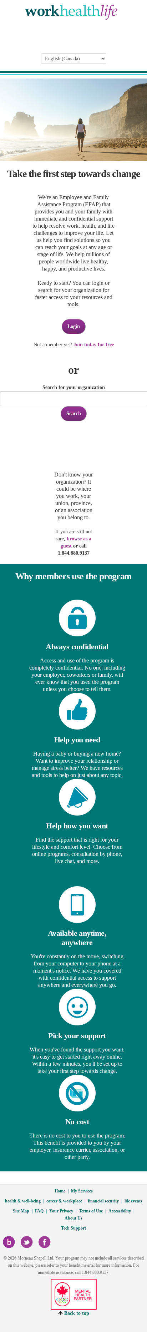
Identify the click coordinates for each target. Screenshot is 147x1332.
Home (60, 1191)
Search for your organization (73, 387)
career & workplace (64, 1201)
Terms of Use (91, 1211)
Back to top (76, 1313)
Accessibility (119, 1211)
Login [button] (73, 326)
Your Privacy (61, 1211)
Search (73, 413)
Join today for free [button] (94, 344)
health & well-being (23, 1201)
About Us (73, 1218)
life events (133, 1201)
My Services (82, 1191)
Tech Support (73, 1228)
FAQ (39, 1211)
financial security (103, 1201)
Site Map (21, 1211)
